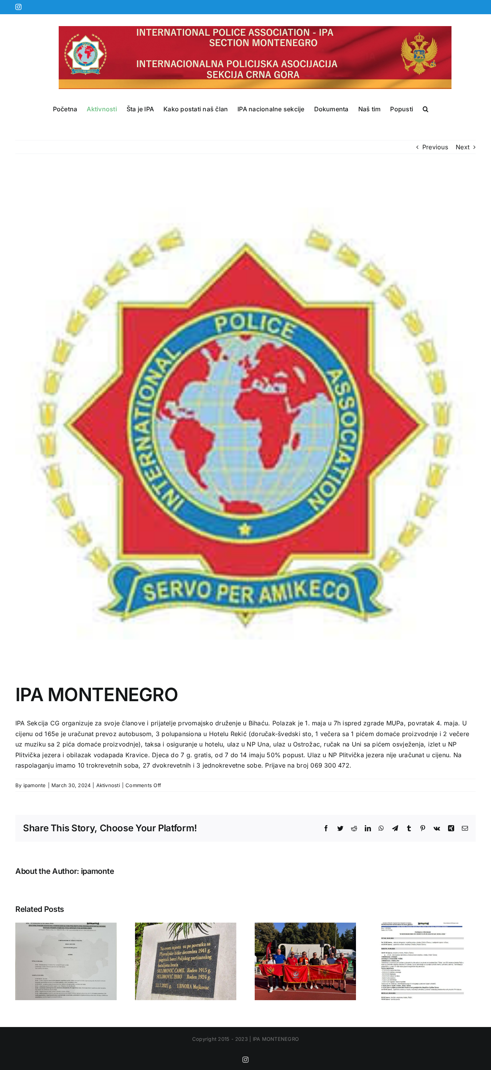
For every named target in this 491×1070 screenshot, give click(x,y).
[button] (425, 109)
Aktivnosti (108, 785)
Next (463, 147)
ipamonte (34, 785)
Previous (435, 147)
